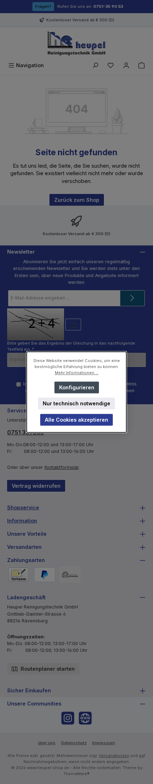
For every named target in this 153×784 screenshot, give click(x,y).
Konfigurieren (76, 387)
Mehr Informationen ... (77, 372)
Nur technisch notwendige (76, 403)
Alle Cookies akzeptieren (76, 420)
